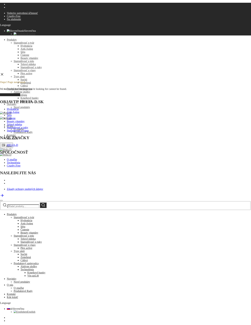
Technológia (20, 94)
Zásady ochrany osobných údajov (25, 189)
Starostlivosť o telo (24, 61)
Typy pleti (19, 76)
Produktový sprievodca (26, 263)
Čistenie (24, 55)
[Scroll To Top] (2, 196)
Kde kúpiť (12, 297)
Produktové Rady (23, 291)
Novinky (11, 278)
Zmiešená (25, 257)
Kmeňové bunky (29, 98)
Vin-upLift (33, 275)
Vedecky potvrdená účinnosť (22, 13)
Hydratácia (26, 45)
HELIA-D (12, 145)
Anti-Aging (26, 48)
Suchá (23, 79)
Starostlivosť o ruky (31, 67)
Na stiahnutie (14, 19)
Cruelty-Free (13, 16)
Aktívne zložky (22, 91)
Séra (22, 51)
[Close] (1, 200)
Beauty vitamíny (29, 58)
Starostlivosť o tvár (24, 42)
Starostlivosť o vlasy (25, 70)
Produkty (12, 39)
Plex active (26, 73)
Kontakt (11, 135)
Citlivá (24, 85)
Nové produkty (22, 107)
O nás (10, 284)
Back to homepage (10, 94)
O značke (12, 159)
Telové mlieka (28, 64)
